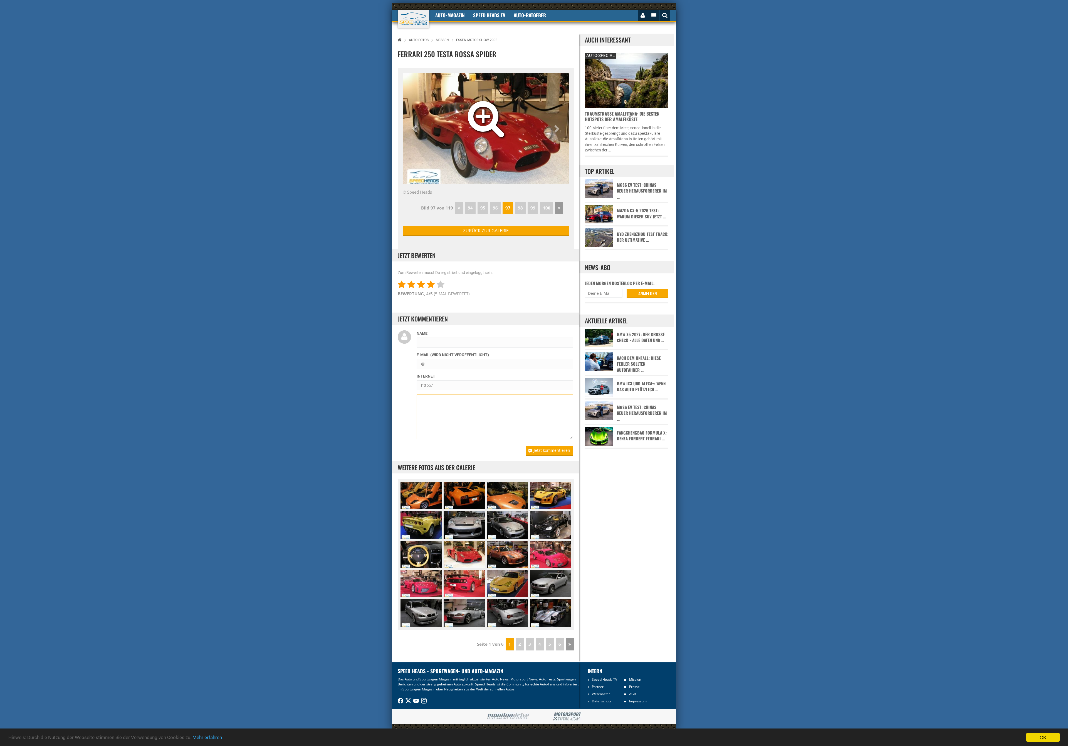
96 (495, 208)
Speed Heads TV (604, 679)
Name (422, 333)
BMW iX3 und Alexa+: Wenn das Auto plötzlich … (641, 386)
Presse (634, 686)
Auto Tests (547, 679)
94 (470, 208)
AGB (632, 694)
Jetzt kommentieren (552, 450)
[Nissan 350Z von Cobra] (507, 554)
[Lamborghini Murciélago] (464, 495)
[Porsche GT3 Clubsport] (507, 584)
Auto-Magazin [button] (450, 15)
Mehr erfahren (207, 737)
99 (532, 208)
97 (507, 208)
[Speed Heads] (413, 19)
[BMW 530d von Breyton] (550, 584)
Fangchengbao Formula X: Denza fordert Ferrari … (642, 435)
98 (520, 208)
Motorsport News (523, 679)
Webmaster (601, 694)
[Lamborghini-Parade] (421, 495)
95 (482, 208)
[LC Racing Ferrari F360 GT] (550, 554)
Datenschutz (601, 701)
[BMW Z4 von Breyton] (464, 613)
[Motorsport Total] (567, 716)
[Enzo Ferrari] (464, 554)
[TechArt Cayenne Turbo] (550, 525)
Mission (635, 679)
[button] (415, 128)
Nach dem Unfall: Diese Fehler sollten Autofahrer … (639, 364)
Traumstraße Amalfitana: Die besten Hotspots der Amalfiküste (622, 116)
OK (1043, 737)
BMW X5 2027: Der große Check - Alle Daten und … (641, 337)
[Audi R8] (550, 613)
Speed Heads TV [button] (489, 15)
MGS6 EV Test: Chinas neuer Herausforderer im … (642, 191)
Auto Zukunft (463, 684)
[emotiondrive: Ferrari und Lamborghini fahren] (508, 716)
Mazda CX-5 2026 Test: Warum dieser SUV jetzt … (641, 213)
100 (546, 208)
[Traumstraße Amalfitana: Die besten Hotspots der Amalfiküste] (626, 80)
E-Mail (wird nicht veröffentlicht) (453, 355)
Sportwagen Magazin (418, 689)
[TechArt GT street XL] (464, 525)
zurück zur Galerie (486, 231)
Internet (426, 376)
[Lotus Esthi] (550, 495)
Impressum (638, 701)
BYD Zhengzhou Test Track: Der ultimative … (642, 237)
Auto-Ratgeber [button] (530, 15)
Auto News (500, 679)
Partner (598, 686)
